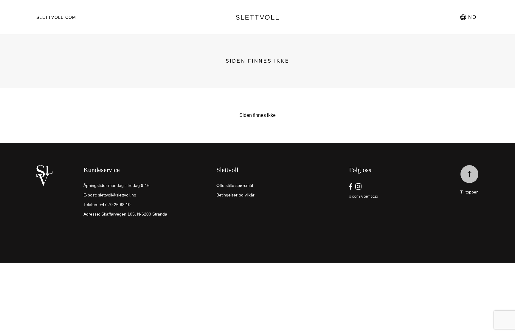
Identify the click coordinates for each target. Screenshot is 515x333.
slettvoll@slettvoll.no (117, 195)
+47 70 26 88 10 (115, 204)
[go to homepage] (257, 17)
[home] (58, 196)
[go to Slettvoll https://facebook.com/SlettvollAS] (350, 186)
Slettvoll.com (56, 17)
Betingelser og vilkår (235, 195)
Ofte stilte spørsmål (234, 185)
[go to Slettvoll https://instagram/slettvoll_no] (358, 186)
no (472, 17)
